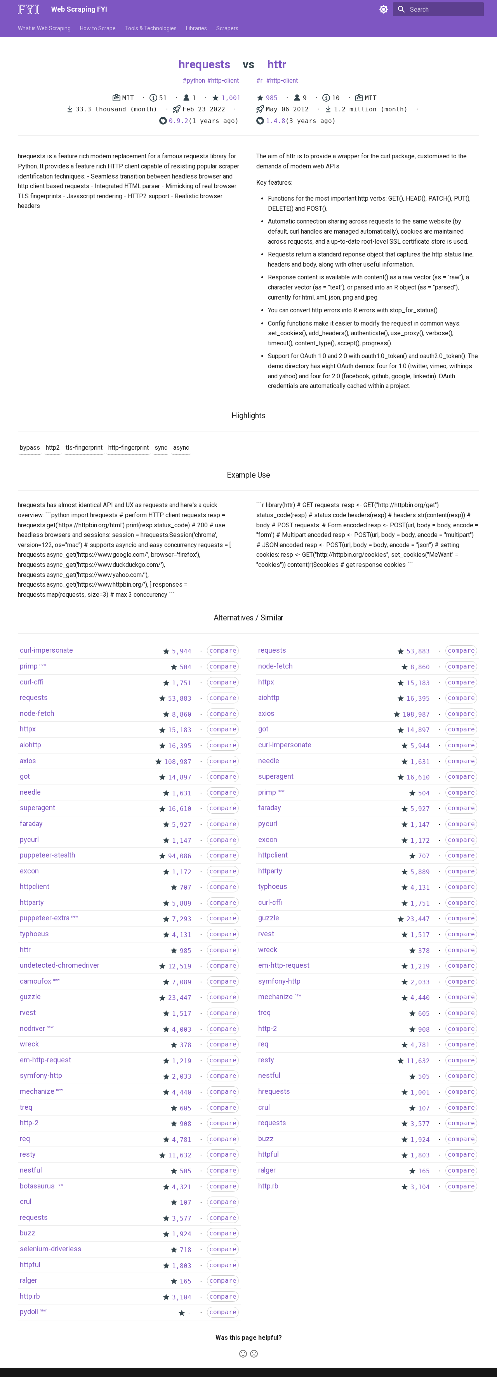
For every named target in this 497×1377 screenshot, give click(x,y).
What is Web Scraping (44, 28)
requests (34, 697)
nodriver (32, 1028)
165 (185, 1281)
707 (185, 887)
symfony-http (41, 1075)
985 (272, 98)
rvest (28, 1012)
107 (185, 1202)
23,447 (179, 997)
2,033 (181, 1076)
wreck (29, 1044)
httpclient (34, 886)
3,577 (181, 1218)
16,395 (179, 746)
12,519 (179, 966)
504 (185, 667)
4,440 (181, 1092)
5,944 (181, 651)
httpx (28, 729)
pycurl (29, 839)
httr (277, 64)
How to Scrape (98, 28)
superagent (37, 808)
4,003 (181, 1029)
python (196, 80)
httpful (30, 1265)
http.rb (30, 1296)
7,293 (181, 919)
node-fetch (37, 713)
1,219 (181, 1061)
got (25, 776)
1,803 (181, 1266)
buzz (27, 1233)
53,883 (179, 698)
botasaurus (37, 1186)
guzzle (30, 996)
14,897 (179, 777)
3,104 (181, 1297)
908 (185, 1124)
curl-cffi (31, 682)
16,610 (179, 808)
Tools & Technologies (151, 28)
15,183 (179, 730)
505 (185, 1171)
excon (29, 871)
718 (185, 1250)
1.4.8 (275, 121)
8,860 (181, 714)
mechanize (37, 1091)
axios (28, 761)
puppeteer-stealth (47, 855)
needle (30, 792)
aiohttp (30, 745)
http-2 (29, 1123)
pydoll (29, 1312)
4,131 (181, 935)
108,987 (177, 762)
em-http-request (45, 1060)
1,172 (181, 872)
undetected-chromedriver (59, 965)
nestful (31, 1170)
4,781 (181, 1139)
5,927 (181, 824)
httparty (32, 902)
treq (26, 1107)
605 (185, 1108)
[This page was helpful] (243, 1353)
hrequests (204, 64)
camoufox (35, 981)
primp (29, 666)
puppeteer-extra (45, 918)
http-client (225, 80)
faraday (31, 823)
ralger (28, 1280)
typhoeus (34, 934)
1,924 (181, 1234)
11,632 (179, 1155)
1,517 (181, 1013)
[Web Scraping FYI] (28, 9)
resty (28, 1154)
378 (185, 1045)
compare (222, 650)
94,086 (179, 856)
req (25, 1139)
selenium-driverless (51, 1249)
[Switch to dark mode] (383, 9)
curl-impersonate (46, 650)
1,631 (181, 793)
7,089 (181, 982)
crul (25, 1201)
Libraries (196, 28)
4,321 (181, 1187)
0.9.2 (178, 121)
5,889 (181, 903)
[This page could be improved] (254, 1353)
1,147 (181, 840)
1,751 (181, 683)
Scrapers (227, 28)
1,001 (231, 98)
